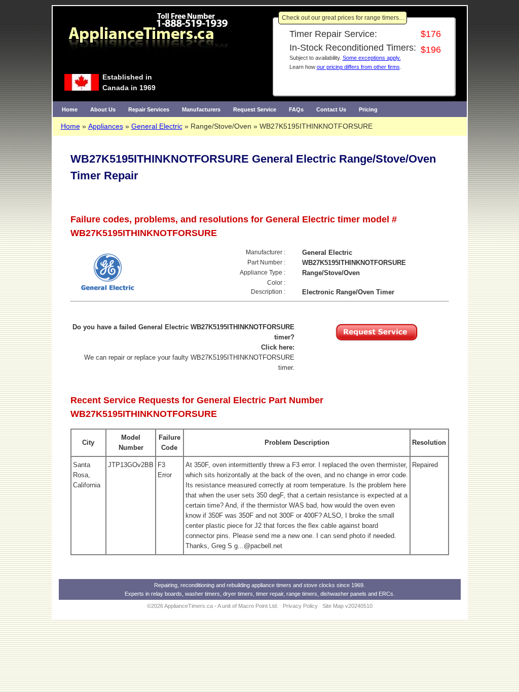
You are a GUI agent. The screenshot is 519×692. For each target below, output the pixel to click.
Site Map (333, 606)
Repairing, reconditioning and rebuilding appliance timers (222, 585)
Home (70, 109)
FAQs (296, 109)
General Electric (156, 126)
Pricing (368, 109)
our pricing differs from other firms (358, 67)
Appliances (105, 126)
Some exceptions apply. (372, 58)
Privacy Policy (300, 606)
